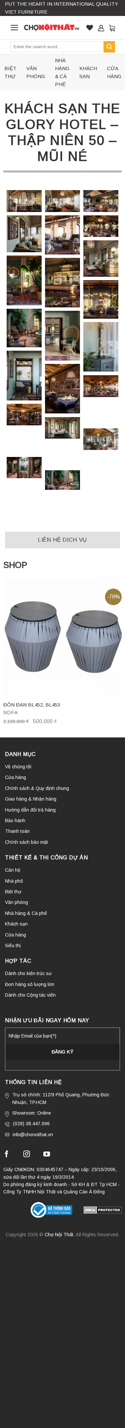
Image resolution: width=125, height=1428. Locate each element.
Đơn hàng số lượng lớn (29, 984)
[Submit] (109, 47)
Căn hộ (12, 870)
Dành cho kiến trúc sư (28, 973)
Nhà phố (14, 881)
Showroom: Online (31, 1113)
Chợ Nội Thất (59, 1234)
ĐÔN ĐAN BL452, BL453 (31, 705)
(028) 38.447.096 (31, 1123)
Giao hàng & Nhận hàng (30, 799)
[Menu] (14, 27)
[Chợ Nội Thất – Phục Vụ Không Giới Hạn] (51, 27)
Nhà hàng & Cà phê (62, 72)
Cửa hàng (114, 72)
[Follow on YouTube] (46, 1155)
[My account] (101, 28)
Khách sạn (88, 72)
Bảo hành (15, 820)
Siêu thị (13, 945)
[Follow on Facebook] (6, 1155)
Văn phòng (35, 72)
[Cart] (112, 27)
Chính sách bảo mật (26, 842)
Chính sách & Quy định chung (37, 788)
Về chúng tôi (18, 766)
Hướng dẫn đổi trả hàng (30, 810)
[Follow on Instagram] (26, 1155)
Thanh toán (17, 831)
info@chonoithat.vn (33, 1134)
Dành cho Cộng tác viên (30, 995)
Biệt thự (10, 72)
